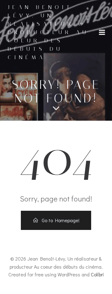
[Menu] (102, 32)
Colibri (97, 274)
